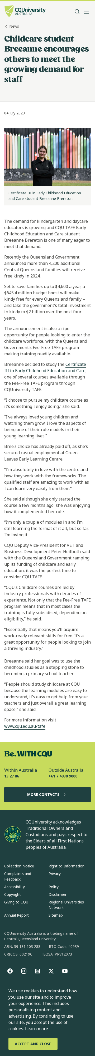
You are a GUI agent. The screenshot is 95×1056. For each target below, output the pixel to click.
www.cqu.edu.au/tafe (24, 726)
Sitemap (56, 915)
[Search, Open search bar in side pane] (77, 11)
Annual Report (16, 915)
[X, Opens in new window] (51, 971)
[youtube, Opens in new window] (65, 971)
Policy (54, 886)
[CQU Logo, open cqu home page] (25, 11)
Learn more (36, 1029)
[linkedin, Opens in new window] (37, 971)
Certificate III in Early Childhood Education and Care (45, 367)
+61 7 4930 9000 (63, 776)
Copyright (12, 894)
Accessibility (14, 886)
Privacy (55, 873)
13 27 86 (11, 776)
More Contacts (43, 794)
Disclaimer (57, 894)
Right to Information (66, 865)
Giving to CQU (16, 902)
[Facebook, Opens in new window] (10, 971)
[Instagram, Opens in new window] (24, 971)
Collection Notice (19, 865)
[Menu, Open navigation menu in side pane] (86, 11)
